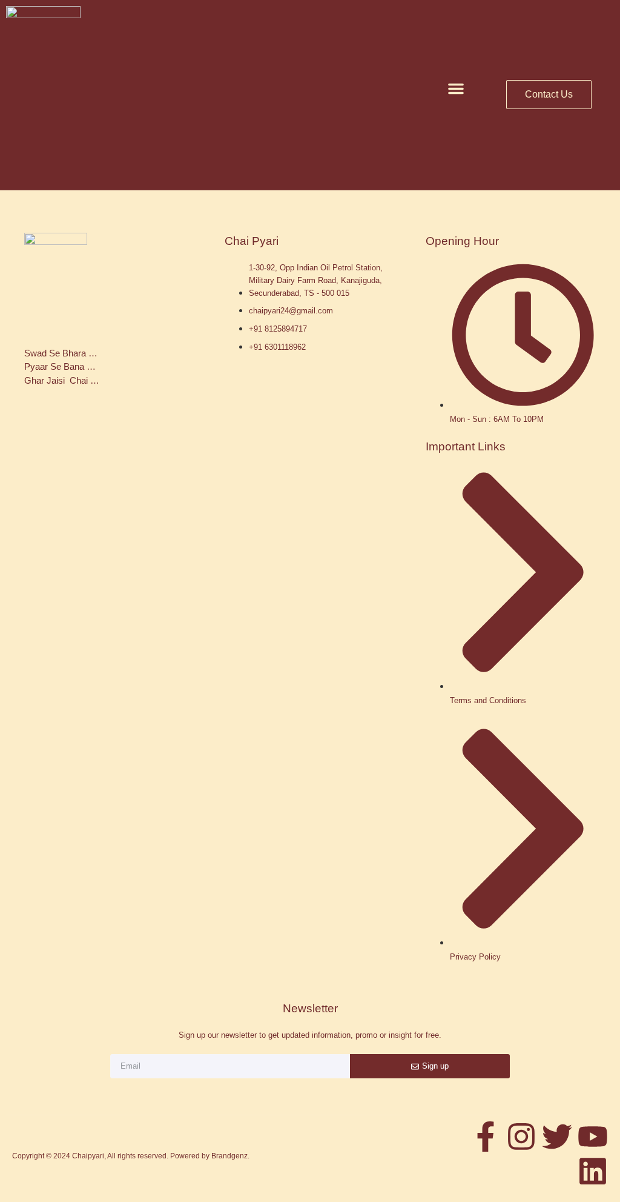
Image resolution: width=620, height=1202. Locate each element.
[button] (456, 88)
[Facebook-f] (485, 1136)
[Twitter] (557, 1136)
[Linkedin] (593, 1171)
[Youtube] (593, 1136)
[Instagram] (521, 1136)
